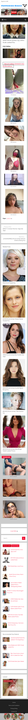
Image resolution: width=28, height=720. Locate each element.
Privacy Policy (14, 708)
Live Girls (14, 531)
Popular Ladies (7, 545)
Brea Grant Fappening (9, 283)
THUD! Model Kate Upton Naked (16, 661)
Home (14, 702)
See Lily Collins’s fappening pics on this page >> (13, 65)
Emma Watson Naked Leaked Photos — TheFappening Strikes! (16, 584)
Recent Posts (15, 545)
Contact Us (14, 711)
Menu (5, 19)
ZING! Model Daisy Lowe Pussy (15, 566)
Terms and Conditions (14, 705)
